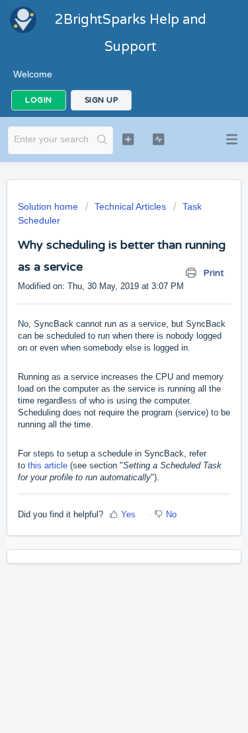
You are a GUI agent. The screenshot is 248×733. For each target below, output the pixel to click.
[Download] (99, 357)
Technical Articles (130, 206)
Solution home (49, 206)
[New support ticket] (128, 139)
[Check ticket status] (158, 139)
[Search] (102, 140)
